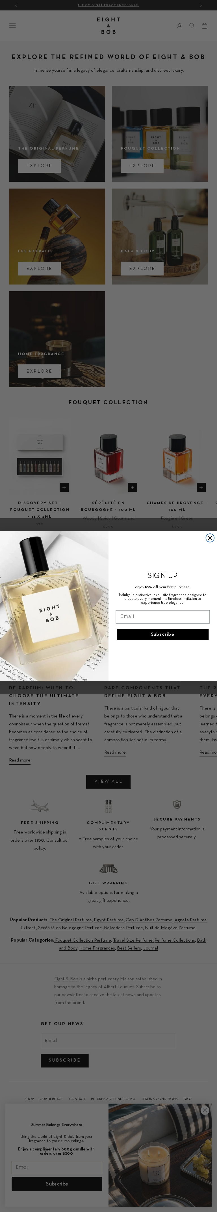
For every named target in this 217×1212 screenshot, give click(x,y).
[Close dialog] (210, 538)
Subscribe (163, 635)
